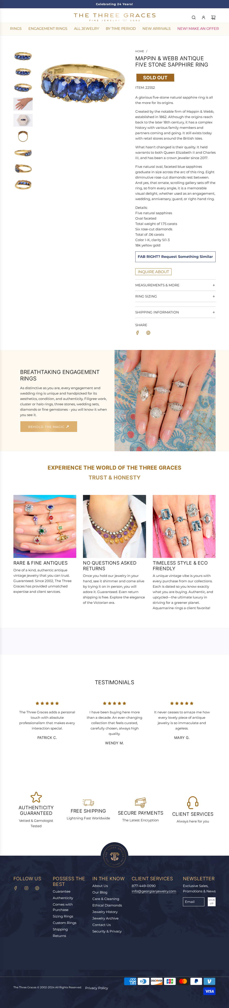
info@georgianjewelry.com (154, 891)
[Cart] (213, 17)
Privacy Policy (96, 988)
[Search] (194, 17)
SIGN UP (211, 901)
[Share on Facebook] (137, 333)
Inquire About (153, 272)
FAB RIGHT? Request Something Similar (175, 257)
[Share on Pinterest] (148, 333)
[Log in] (203, 17)
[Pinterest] (37, 888)
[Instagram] (26, 888)
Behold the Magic (47, 427)
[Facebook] (16, 888)
